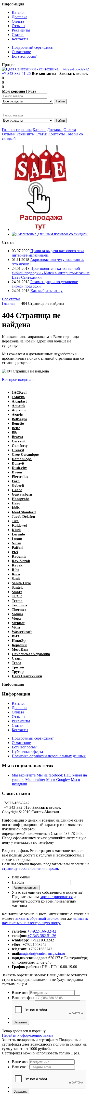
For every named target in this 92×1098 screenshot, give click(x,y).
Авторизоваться (26, 887)
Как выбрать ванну (46, 291)
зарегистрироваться (56, 897)
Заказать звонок (73, 73)
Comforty (20, 446)
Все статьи (11, 299)
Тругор (18, 672)
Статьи (42, 134)
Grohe (17, 490)
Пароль (18, 882)
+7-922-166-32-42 (74, 69)
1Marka (18, 397)
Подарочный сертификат (33, 738)
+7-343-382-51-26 (16, 73)
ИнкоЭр (19, 641)
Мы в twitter (35, 779)
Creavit (18, 450)
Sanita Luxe (21, 583)
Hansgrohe (20, 499)
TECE (17, 596)
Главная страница (17, 130)
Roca (16, 574)
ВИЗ (15, 636)
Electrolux (20, 477)
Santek (17, 587)
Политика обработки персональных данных (49, 756)
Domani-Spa (22, 459)
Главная (8, 303)
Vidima (17, 614)
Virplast (18, 623)
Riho (15, 570)
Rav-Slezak (21, 561)
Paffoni (17, 547)
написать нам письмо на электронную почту (45, 920)
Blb (14, 432)
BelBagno (19, 419)
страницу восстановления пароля (30, 868)
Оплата (70, 130)
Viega (16, 618)
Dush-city (19, 468)
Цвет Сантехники (27, 676)
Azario (17, 415)
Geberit (18, 485)
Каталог (39, 130)
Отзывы (8, 134)
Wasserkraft (22, 632)
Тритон (18, 667)
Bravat (17, 437)
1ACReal (19, 392)
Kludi (16, 530)
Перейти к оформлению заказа (27, 1035)
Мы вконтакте (24, 775)
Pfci (15, 552)
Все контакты (44, 73)
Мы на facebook (50, 775)
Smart (17, 592)
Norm (16, 543)
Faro (16, 481)
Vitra (16, 627)
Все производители (18, 379)
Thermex (19, 610)
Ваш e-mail (21, 877)
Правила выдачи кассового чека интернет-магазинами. (48, 253)
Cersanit (19, 441)
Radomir (19, 556)
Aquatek (18, 406)
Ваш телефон (23, 998)
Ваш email (20, 1067)
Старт (17, 658)
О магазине (21, 743)
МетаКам (20, 649)
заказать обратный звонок (37, 918)
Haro (16, 503)
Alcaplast (19, 401)
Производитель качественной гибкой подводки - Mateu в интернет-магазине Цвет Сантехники (51, 272)
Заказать (20, 1022)
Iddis (16, 508)
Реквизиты (25, 134)
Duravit (18, 463)
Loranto (18, 534)
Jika (15, 521)
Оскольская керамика (31, 654)
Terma (17, 601)
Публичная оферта (27, 751)
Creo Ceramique (25, 454)
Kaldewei (19, 525)
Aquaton (19, 410)
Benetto (18, 423)
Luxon (17, 539)
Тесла (16, 663)
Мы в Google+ (58, 779)
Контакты (56, 134)
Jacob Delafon (23, 516)
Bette (16, 428)
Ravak (17, 565)
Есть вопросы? (24, 747)
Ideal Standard (24, 512)
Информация (13, 4)
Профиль (9, 65)
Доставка (55, 130)
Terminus (19, 605)
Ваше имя (20, 992)
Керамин (19, 645)
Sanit (16, 579)
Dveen (17, 472)
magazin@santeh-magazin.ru (42, 953)
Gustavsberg (22, 494)
